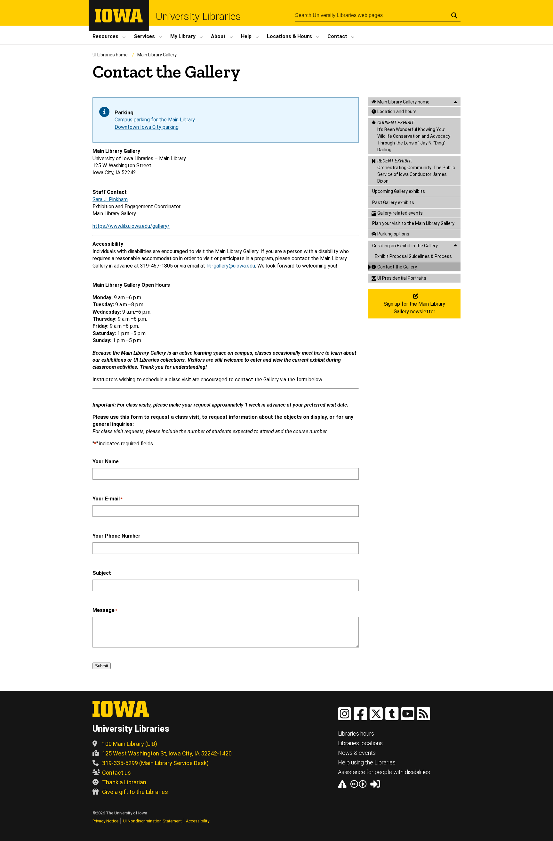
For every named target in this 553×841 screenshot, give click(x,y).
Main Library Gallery (157, 54)
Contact (337, 36)
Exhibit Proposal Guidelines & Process (413, 256)
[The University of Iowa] (119, 21)
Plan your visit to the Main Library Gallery (413, 223)
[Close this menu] (455, 102)
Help (246, 36)
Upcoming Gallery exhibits (398, 191)
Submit (101, 666)
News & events (357, 752)
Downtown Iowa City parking (147, 127)
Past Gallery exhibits (393, 202)
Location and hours (397, 111)
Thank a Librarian (124, 782)
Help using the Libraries (367, 762)
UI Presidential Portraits (401, 278)
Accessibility (197, 821)
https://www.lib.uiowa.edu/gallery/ (131, 226)
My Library (183, 36)
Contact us (116, 772)
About (218, 36)
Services (144, 36)
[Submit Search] (454, 15)
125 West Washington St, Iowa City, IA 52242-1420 (167, 753)
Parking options (393, 233)
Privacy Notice (105, 821)
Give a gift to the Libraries (135, 791)
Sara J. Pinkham (110, 199)
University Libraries (198, 16)
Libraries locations (360, 743)
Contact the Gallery (397, 266)
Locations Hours (289, 36)
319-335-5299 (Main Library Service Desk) (155, 763)
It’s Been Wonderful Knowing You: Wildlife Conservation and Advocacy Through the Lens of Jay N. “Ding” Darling (413, 136)
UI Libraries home (110, 54)
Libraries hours (356, 733)
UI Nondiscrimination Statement (152, 821)
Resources (105, 36)
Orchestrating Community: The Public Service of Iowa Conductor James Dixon (416, 171)
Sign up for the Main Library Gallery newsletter (414, 308)
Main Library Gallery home (403, 101)
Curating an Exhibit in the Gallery (405, 245)
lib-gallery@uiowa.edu (230, 266)
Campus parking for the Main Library (155, 120)
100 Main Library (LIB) (129, 743)
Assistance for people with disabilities (384, 772)
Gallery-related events (400, 213)
